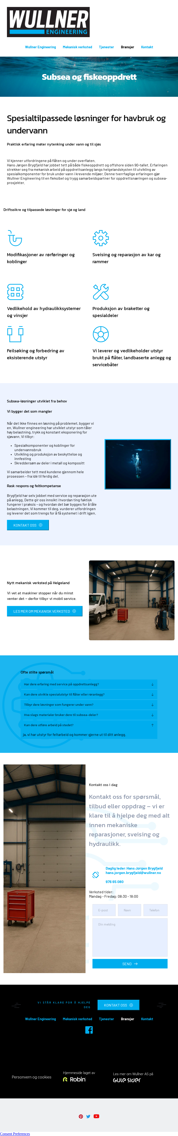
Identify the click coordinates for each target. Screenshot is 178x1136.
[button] (89, 684)
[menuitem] (40, 47)
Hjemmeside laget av (79, 1073)
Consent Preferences (15, 1134)
